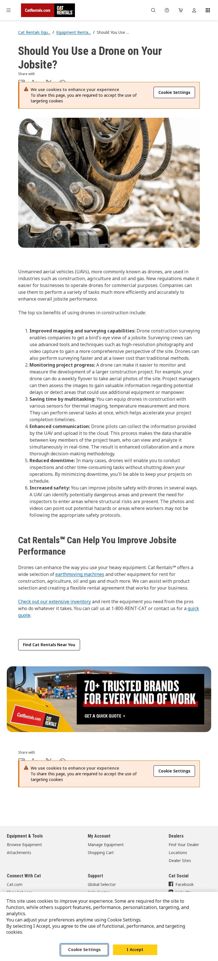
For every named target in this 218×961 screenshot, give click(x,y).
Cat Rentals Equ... (34, 32)
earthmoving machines (79, 574)
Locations (178, 852)
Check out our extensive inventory (54, 601)
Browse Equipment (24, 844)
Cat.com (14, 884)
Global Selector (102, 884)
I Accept (135, 949)
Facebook (184, 884)
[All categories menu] (8, 10)
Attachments (19, 852)
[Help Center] (167, 10)
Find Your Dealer (184, 844)
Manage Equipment (106, 844)
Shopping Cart (101, 852)
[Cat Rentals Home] (48, 10)
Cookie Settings (84, 949)
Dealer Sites (180, 860)
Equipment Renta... (73, 32)
